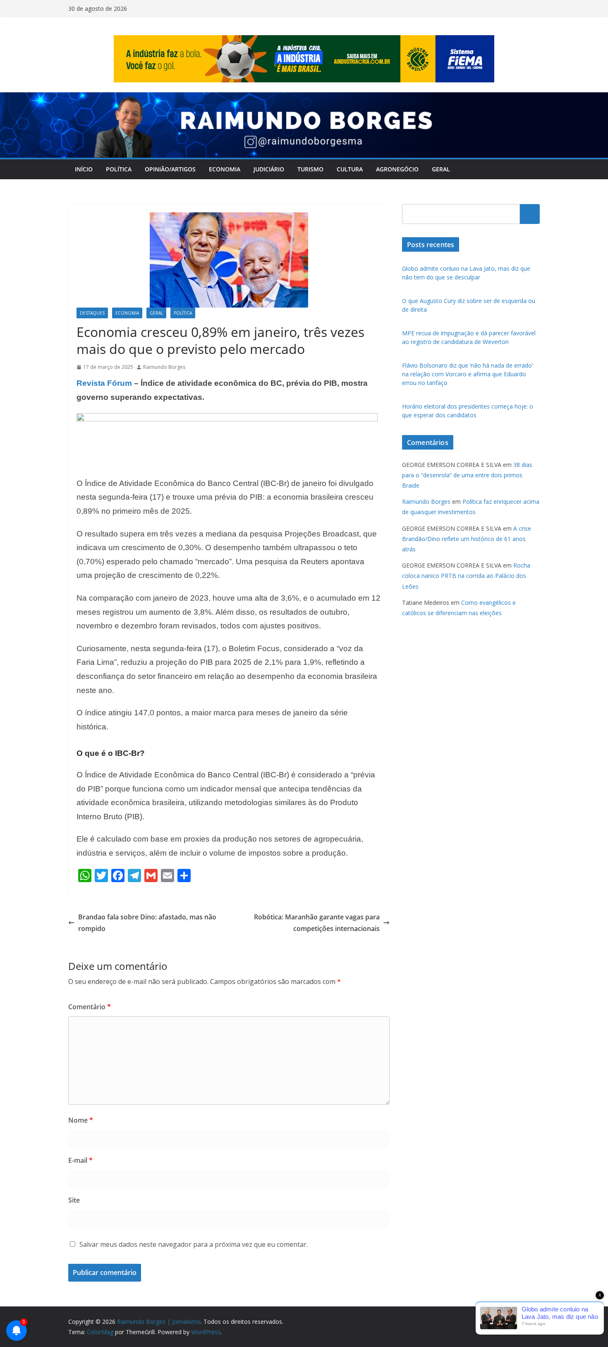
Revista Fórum (104, 383)
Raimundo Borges (164, 366)
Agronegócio (397, 169)
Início (84, 169)
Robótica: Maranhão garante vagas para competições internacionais (317, 922)
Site (74, 1200)
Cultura (350, 169)
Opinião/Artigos (170, 169)
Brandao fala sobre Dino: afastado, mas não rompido (147, 922)
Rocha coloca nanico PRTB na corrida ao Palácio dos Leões (466, 575)
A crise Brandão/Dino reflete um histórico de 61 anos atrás (466, 538)
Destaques (92, 313)
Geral (441, 169)
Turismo (310, 169)
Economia (224, 169)
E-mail (80, 1160)
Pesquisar (530, 213)
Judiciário (269, 169)
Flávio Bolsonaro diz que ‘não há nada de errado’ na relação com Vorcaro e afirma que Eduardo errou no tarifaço (467, 374)
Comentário (89, 1006)
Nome (80, 1120)
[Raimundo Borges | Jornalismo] (304, 98)
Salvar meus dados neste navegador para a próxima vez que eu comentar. (193, 1244)
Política (119, 169)
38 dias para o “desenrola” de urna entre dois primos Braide (467, 475)
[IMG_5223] (227, 418)
